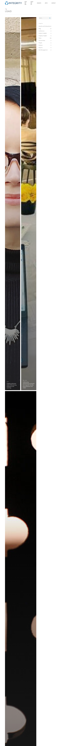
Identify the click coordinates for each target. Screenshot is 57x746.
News (8, 381)
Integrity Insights (43, 35)
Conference (41, 31)
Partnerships (42, 40)
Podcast (41, 45)
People (40, 43)
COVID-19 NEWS (43, 33)
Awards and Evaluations (45, 26)
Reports (41, 47)
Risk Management (43, 50)
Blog (23, 380)
